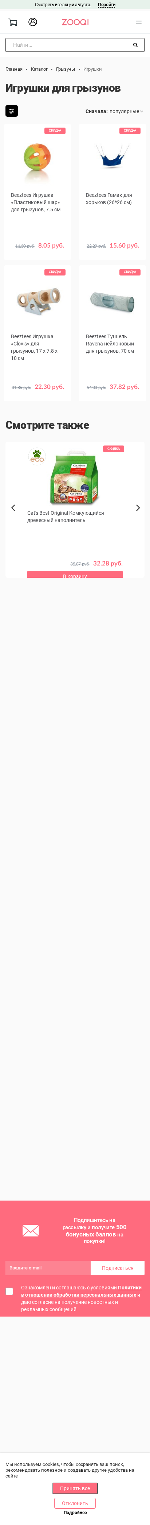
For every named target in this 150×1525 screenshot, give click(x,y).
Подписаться (118, 1268)
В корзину (37, 251)
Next (140, 515)
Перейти (106, 4)
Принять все (75, 1488)
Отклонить (75, 1503)
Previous (13, 520)
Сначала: (97, 111)
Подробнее (75, 1512)
